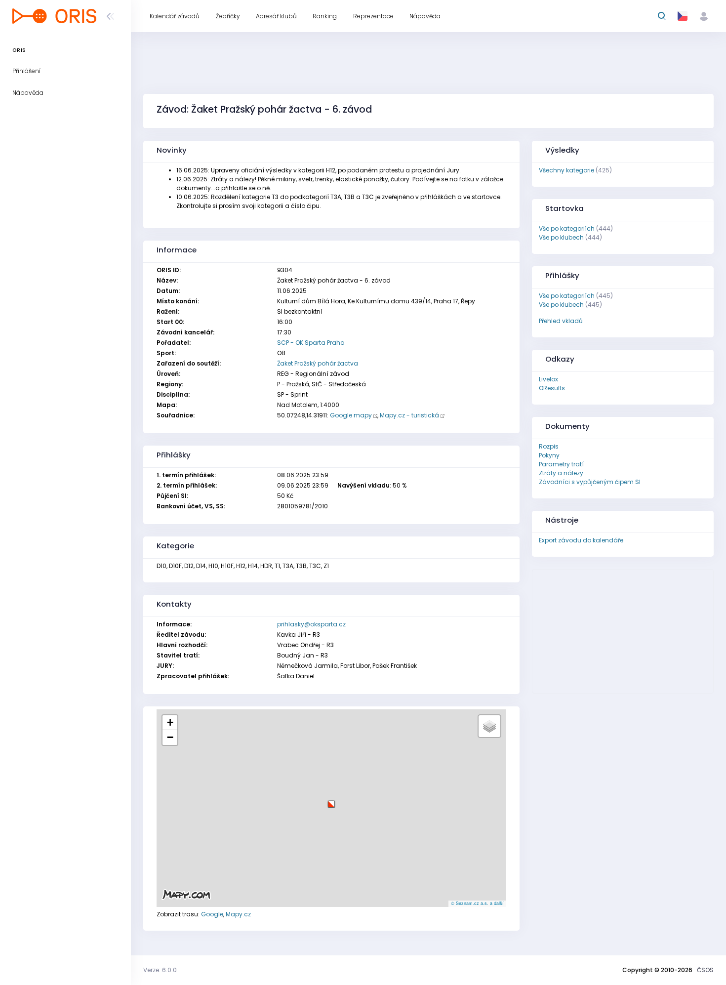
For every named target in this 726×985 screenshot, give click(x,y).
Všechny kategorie (566, 170)
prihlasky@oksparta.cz (311, 624)
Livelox (548, 379)
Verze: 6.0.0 (160, 970)
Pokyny (549, 455)
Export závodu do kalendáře (581, 540)
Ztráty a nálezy (561, 473)
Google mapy (351, 415)
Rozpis (549, 446)
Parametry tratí (561, 464)
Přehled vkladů (561, 321)
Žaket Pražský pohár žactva (317, 363)
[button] (331, 800)
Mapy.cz (238, 914)
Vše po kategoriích (567, 228)
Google (212, 914)
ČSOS (705, 970)
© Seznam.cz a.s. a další (477, 903)
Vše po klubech (561, 237)
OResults (552, 388)
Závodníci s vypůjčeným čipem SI (590, 482)
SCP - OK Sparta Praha (311, 342)
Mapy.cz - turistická (409, 415)
